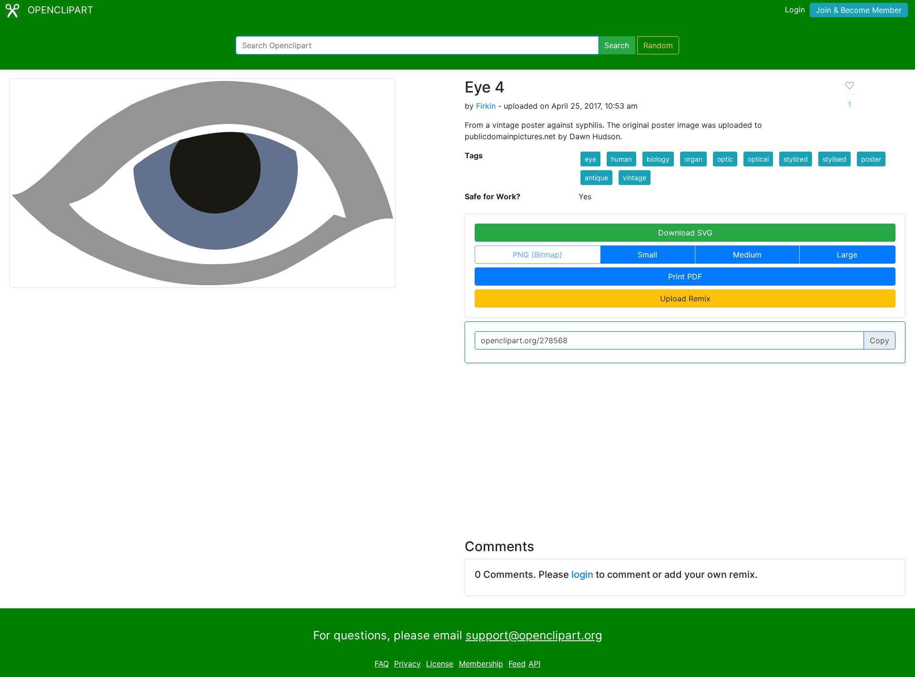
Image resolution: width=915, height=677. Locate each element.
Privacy (407, 663)
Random (658, 45)
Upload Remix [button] (685, 298)
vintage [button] (634, 178)
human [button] (621, 159)
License (439, 663)
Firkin (486, 106)
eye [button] (590, 159)
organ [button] (693, 159)
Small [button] (647, 254)
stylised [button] (834, 159)
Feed (517, 663)
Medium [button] (747, 254)
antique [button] (596, 178)
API (534, 663)
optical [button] (758, 159)
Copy (879, 340)
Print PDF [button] (685, 276)
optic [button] (725, 159)
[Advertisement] (457, 445)
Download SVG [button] (685, 232)
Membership (481, 663)
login (582, 574)
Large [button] (847, 254)
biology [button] (658, 159)
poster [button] (871, 159)
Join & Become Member (859, 10)
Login (795, 9)
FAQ (382, 663)
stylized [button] (795, 159)
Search (616, 45)
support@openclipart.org (534, 635)
